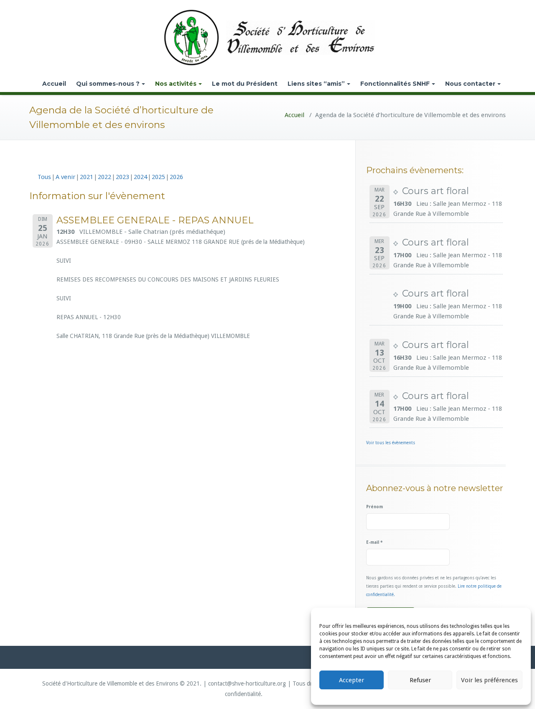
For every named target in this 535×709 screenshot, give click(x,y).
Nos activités (175, 83)
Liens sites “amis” (316, 83)
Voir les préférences (489, 680)
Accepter (351, 680)
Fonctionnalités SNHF (395, 83)
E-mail (374, 542)
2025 (158, 177)
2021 (86, 177)
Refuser (420, 680)
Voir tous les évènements (390, 442)
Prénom (374, 506)
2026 (176, 177)
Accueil (54, 83)
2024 (140, 177)
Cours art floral (435, 191)
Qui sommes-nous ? (108, 83)
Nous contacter (470, 83)
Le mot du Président (245, 83)
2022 (104, 177)
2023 (122, 177)
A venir (65, 177)
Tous (44, 177)
